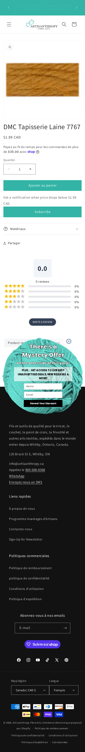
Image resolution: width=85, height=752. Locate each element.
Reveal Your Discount (43, 403)
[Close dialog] (68, 341)
